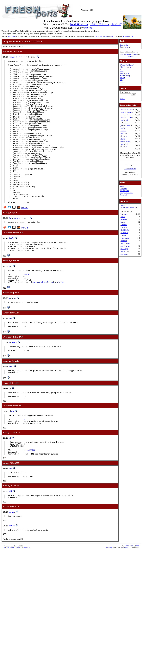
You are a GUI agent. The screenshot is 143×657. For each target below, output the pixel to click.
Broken (123, 217)
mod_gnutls (124, 120)
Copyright (109, 547)
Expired (123, 235)
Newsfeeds (123, 195)
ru (10, 389)
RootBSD (130, 56)
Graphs (122, 205)
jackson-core (125, 123)
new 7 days (124, 249)
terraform (124, 133)
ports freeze (12, 36)
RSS (137, 546)
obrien (12, 512)
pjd (10, 491)
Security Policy (125, 76)
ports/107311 (29, 450)
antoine (12, 298)
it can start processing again (105, 36)
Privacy (122, 78)
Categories (123, 189)
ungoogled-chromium (124, 145)
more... (122, 99)
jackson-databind (126, 126)
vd (10, 438)
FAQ (121, 71)
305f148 (24, 228)
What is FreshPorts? (127, 65)
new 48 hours (125, 246)
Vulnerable (124, 233)
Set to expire (125, 238)
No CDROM (125, 230)
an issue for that (128, 36)
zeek (122, 149)
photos (88, 27)
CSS (131, 546)
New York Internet (126, 54)
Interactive (124, 241)
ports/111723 (29, 419)
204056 (26, 274)
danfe (11, 238)
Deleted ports (124, 191)
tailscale (123, 131)
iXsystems (134, 54)
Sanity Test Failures (126, 193)
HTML (127, 546)
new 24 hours (125, 243)
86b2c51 (24, 208)
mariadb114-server (127, 112)
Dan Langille (124, 547)
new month (124, 254)
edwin (11, 411)
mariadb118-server (127, 115)
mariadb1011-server (127, 110)
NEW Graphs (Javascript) (128, 207)
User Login (124, 45)
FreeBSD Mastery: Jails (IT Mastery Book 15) (96, 24)
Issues (122, 69)
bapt (11, 366)
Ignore (123, 222)
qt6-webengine (125, 141)
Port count (124, 214)
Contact (122, 82)
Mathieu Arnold (15, 218)
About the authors (126, 67)
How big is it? (124, 73)
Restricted (124, 227)
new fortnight (125, 251)
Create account (125, 47)
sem (10, 468)
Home (122, 187)
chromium (124, 136)
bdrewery (13, 342)
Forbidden (124, 225)
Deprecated (124, 219)
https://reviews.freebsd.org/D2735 (47, 282)
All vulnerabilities (130, 169)
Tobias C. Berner (16, 57)
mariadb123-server (127, 118)
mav (10, 318)
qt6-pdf (123, 139)
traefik (123, 128)
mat (10, 266)
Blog (121, 80)
